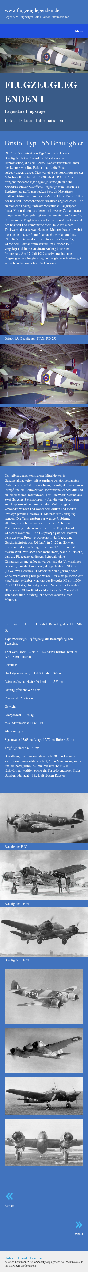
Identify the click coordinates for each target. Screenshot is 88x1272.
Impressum (36, 1258)
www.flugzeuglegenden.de (32, 10)
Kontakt (22, 1258)
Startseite (10, 1258)
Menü (79, 30)
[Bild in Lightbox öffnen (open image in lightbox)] (44, 305)
